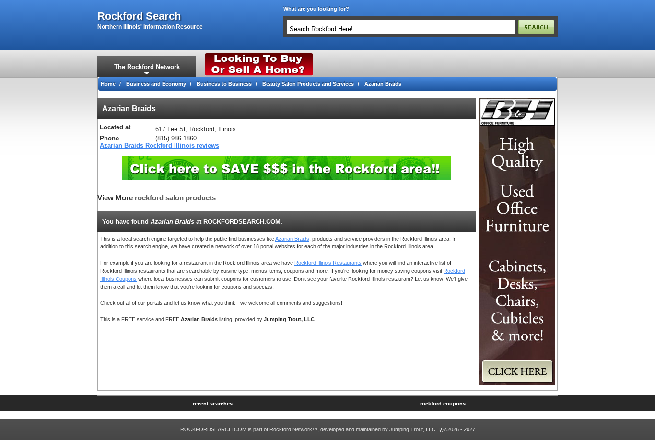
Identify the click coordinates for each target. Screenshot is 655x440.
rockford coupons (443, 403)
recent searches (213, 403)
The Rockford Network (147, 66)
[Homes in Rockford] (259, 55)
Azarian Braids (292, 239)
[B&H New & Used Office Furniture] (517, 101)
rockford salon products (175, 198)
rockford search (139, 16)
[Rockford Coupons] (286, 159)
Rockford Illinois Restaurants (328, 263)
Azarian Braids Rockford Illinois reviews (159, 145)
